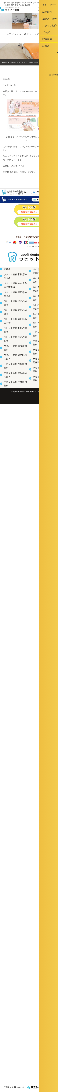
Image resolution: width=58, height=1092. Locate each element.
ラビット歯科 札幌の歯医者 (14, 331)
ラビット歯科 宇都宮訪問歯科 (43, 352)
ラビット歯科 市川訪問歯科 (43, 369)
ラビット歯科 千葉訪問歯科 (14, 381)
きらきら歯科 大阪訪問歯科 (43, 295)
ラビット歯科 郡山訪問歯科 (43, 344)
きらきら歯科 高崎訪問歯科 (43, 279)
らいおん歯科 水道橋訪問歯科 (43, 303)
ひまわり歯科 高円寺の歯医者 (14, 299)
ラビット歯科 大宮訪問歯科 (43, 328)
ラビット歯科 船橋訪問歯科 (14, 364)
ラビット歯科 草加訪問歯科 (43, 336)
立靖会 (6, 271)
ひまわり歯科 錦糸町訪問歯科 (14, 356)
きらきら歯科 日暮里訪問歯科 (43, 287)
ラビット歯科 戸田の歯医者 (14, 315)
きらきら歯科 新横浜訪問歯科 (43, 271)
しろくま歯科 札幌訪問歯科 (43, 311)
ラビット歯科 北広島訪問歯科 (14, 372)
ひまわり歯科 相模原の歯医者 (14, 279)
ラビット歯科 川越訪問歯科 (43, 360)
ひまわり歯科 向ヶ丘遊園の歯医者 (15, 289)
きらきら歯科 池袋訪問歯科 (43, 320)
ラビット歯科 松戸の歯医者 (14, 307)
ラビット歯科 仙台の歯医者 (14, 340)
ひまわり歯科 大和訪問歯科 (14, 348)
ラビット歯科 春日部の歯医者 (14, 323)
